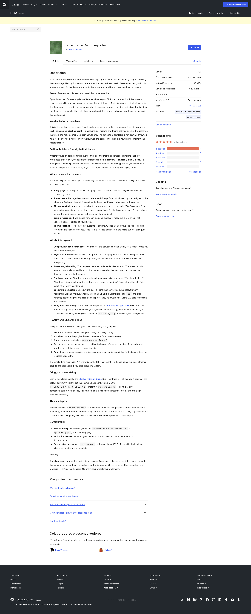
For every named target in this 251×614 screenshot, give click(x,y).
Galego (38, 600)
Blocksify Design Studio (118, 305)
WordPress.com (204, 575)
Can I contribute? (58, 521)
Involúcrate (155, 575)
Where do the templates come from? (67, 504)
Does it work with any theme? (64, 496)
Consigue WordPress (236, 4)
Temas (60, 579)
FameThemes (75, 49)
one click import (194, 112)
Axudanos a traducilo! (147, 20)
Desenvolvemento (109, 61)
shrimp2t (108, 550)
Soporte (197, 61)
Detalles (56, 61)
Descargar (195, 47)
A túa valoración (163, 171)
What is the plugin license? (62, 488)
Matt (200, 579)
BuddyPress (203, 588)
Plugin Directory (17, 13)
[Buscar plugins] (38, 29)
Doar (153, 584)
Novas (13, 579)
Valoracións (71, 61)
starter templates (193, 117)
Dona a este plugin (165, 216)
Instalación (89, 61)
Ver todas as (195, 171)
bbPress (201, 584)
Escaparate (62, 575)
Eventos (153, 579)
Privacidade (15, 588)
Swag (153, 588)
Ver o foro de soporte (166, 194)
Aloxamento (15, 584)
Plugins (60, 584)
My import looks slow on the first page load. (71, 513)
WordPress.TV (111, 588)
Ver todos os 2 (195, 106)
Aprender (108, 575)
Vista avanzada (163, 124)
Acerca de (14, 575)
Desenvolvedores (111, 584)
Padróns (60, 588)
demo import (181, 112)
